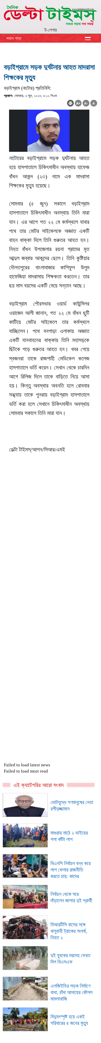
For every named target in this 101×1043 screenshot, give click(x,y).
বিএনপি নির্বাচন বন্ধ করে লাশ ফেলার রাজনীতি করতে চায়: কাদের (71, 869)
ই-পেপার (50, 30)
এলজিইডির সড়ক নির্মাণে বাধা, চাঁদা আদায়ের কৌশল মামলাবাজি (71, 992)
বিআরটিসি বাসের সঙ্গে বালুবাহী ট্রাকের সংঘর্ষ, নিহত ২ (69, 931)
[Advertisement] (50, 598)
